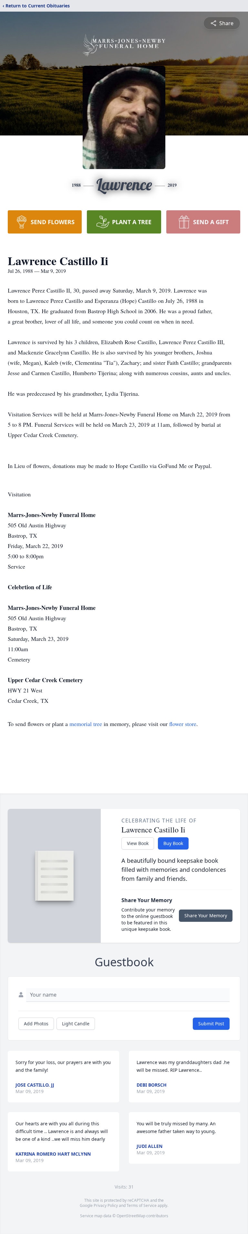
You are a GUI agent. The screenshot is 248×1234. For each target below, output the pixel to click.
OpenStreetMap (131, 1216)
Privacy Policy (106, 1205)
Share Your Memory (205, 915)
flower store (182, 724)
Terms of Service (142, 1205)
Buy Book (173, 843)
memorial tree (85, 724)
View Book (138, 843)
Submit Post (211, 1023)
